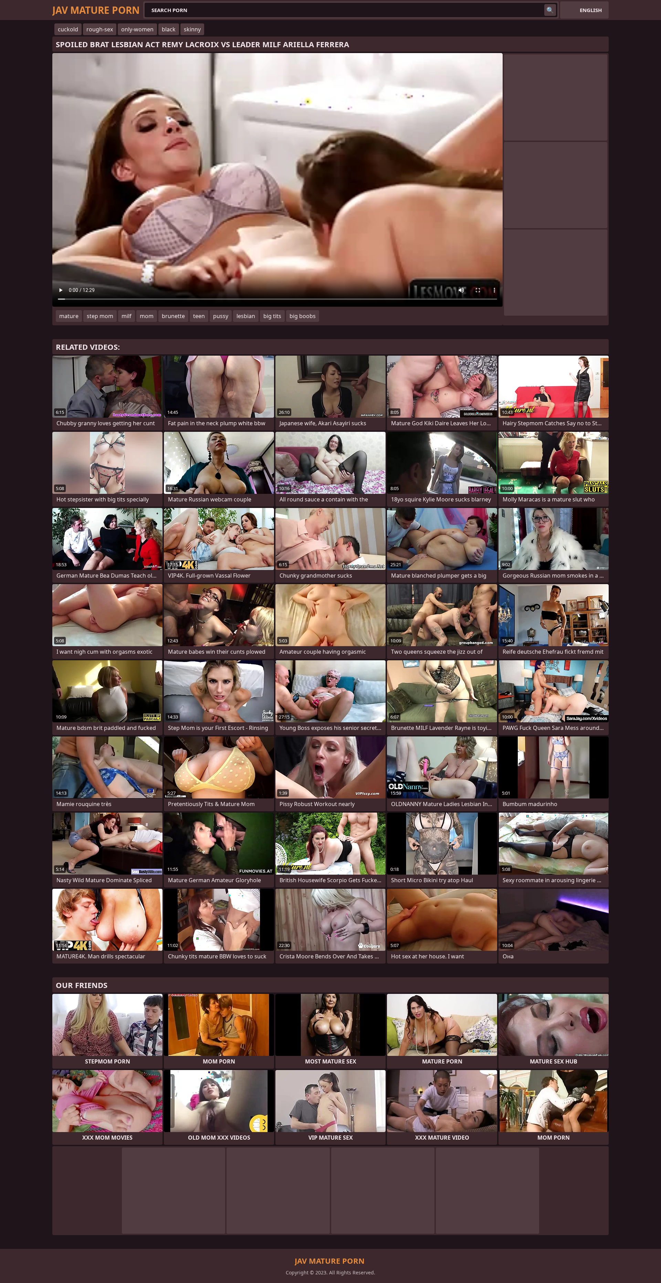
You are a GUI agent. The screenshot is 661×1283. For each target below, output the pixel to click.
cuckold (68, 29)
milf (127, 316)
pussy (220, 316)
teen (199, 316)
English (591, 10)
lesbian (246, 316)
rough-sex (99, 29)
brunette (173, 316)
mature (68, 316)
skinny (192, 29)
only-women (137, 29)
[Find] (550, 10)
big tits (272, 316)
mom (147, 316)
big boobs (303, 316)
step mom (100, 316)
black (169, 29)
